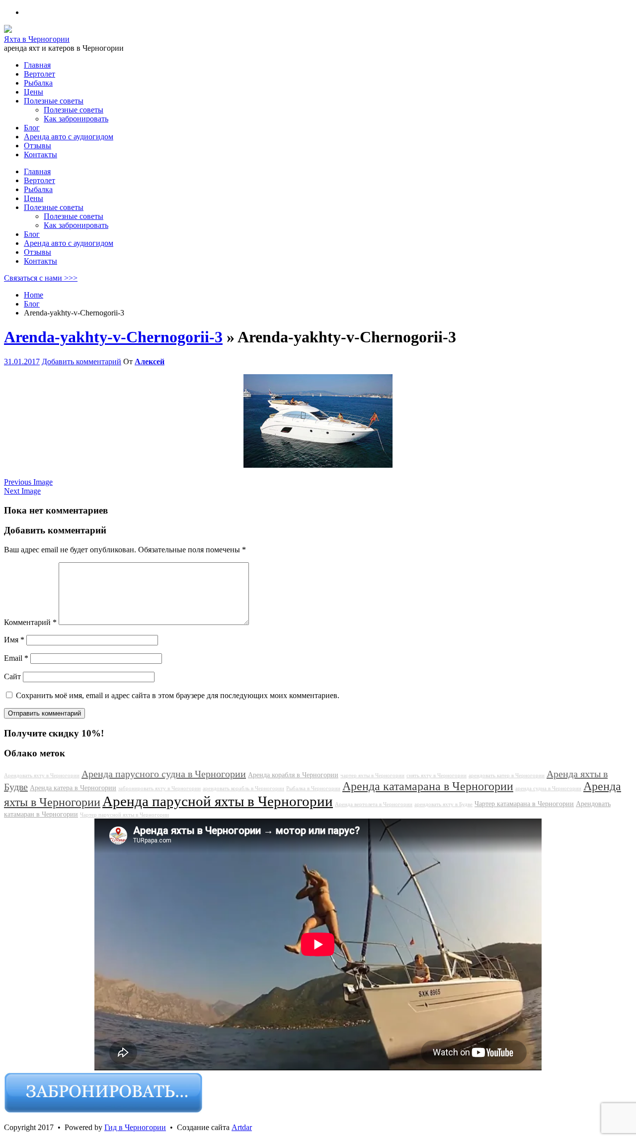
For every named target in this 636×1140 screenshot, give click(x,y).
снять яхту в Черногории (436, 775)
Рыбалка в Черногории (313, 788)
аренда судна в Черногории (548, 788)
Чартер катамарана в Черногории (524, 804)
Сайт (12, 676)
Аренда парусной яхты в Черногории (217, 801)
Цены (33, 198)
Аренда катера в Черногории (73, 788)
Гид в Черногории (135, 1127)
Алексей (149, 361)
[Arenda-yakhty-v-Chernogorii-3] (318, 465)
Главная (37, 171)
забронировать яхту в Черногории (159, 788)
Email (16, 658)
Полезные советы (53, 207)
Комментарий (30, 622)
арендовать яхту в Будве (443, 804)
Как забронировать (76, 225)
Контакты (40, 261)
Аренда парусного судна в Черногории (163, 773)
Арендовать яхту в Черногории (42, 775)
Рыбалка (38, 189)
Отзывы (37, 252)
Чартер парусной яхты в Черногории (124, 815)
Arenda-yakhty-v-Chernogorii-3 (113, 337)
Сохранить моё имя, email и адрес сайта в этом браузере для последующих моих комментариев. (177, 695)
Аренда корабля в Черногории (293, 775)
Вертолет (39, 180)
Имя (14, 639)
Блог (32, 234)
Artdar (242, 1127)
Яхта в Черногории (37, 39)
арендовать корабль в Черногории (243, 788)
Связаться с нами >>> (41, 278)
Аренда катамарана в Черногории (427, 786)
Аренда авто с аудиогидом (68, 243)
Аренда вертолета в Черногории (373, 804)
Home (33, 295)
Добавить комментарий (81, 361)
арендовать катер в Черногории (507, 775)
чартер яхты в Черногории (372, 775)
